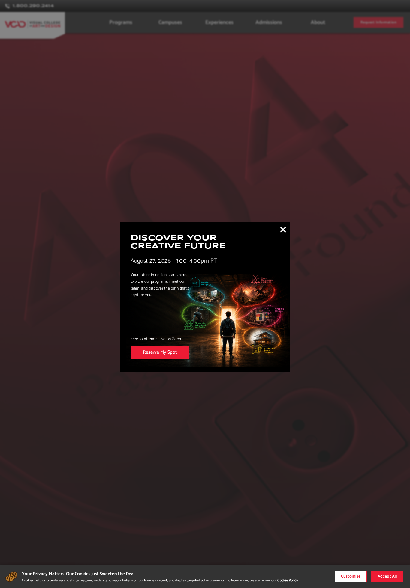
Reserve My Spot (160, 352)
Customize (351, 576)
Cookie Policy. (287, 580)
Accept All (387, 576)
